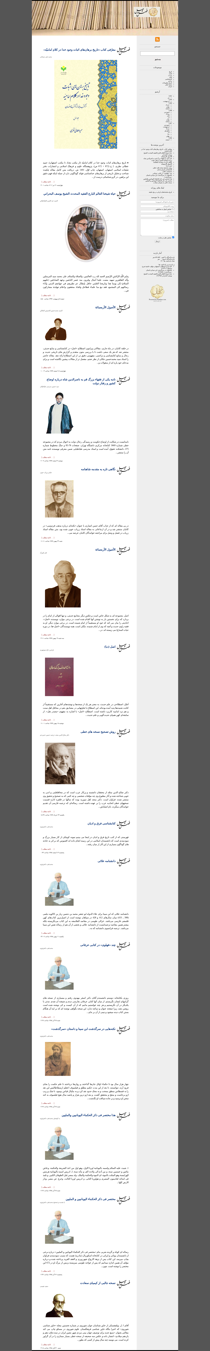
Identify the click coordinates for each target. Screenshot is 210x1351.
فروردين (166, 112)
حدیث (170, 75)
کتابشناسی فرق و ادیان (164, 169)
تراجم (170, 81)
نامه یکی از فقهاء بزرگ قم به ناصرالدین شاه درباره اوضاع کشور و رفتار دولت (158, 159)
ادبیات (170, 86)
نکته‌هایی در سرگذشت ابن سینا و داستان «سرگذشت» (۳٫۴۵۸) (159, 271)
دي (168, 134)
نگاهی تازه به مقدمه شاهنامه (162, 162)
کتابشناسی (168, 79)
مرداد (167, 114)
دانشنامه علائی (167, 171)
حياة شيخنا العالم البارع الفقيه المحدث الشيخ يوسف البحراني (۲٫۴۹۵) (158, 275)
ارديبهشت (166, 101)
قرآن (170, 73)
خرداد (167, 105)
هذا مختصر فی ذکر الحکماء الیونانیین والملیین (157, 179)
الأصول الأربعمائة (166, 156)
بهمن (167, 107)
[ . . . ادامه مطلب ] (47, 182)
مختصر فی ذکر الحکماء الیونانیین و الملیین (158, 181)
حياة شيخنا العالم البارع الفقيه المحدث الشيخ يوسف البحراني (79, 193)
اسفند (167, 108)
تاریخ (170, 71)
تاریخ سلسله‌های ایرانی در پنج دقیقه (160, 192)
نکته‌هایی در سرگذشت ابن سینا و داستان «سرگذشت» (83, 1028)
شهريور (167, 130)
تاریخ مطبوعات (167, 83)
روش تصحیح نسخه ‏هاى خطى (162, 168)
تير (168, 98)
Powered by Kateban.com (157, 299)
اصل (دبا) (169, 166)
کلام (170, 77)
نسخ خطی (168, 85)
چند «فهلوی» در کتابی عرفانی (162, 173)
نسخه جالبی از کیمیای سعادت (162, 182)
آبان (168, 116)
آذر (168, 118)
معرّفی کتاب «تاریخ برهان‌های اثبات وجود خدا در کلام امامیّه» (79, 49)
